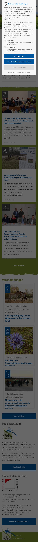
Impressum (18, 72)
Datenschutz (11, 72)
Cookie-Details (26, 72)
